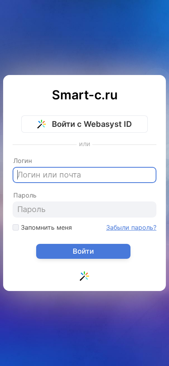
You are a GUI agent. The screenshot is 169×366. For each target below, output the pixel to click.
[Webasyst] (84, 278)
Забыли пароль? (131, 227)
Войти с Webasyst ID (91, 124)
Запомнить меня (45, 227)
